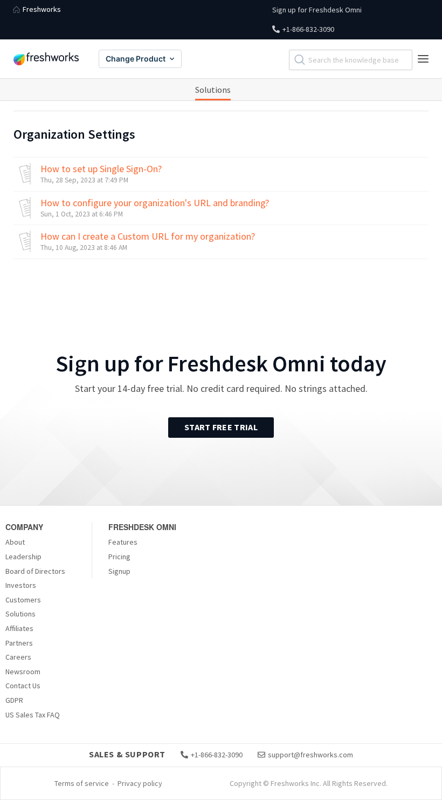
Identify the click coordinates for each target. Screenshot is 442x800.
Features (122, 542)
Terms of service (81, 783)
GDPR (14, 700)
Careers (18, 657)
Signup (119, 571)
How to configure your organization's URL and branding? (154, 203)
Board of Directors (35, 571)
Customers (23, 600)
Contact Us (22, 685)
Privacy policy (140, 783)
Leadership (23, 556)
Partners (19, 643)
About (15, 542)
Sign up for (317, 10)
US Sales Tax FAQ (32, 715)
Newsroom (22, 671)
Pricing (119, 556)
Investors (20, 585)
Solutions (213, 89)
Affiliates (19, 628)
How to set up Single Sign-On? (101, 169)
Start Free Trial (221, 427)
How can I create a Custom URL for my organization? (147, 236)
